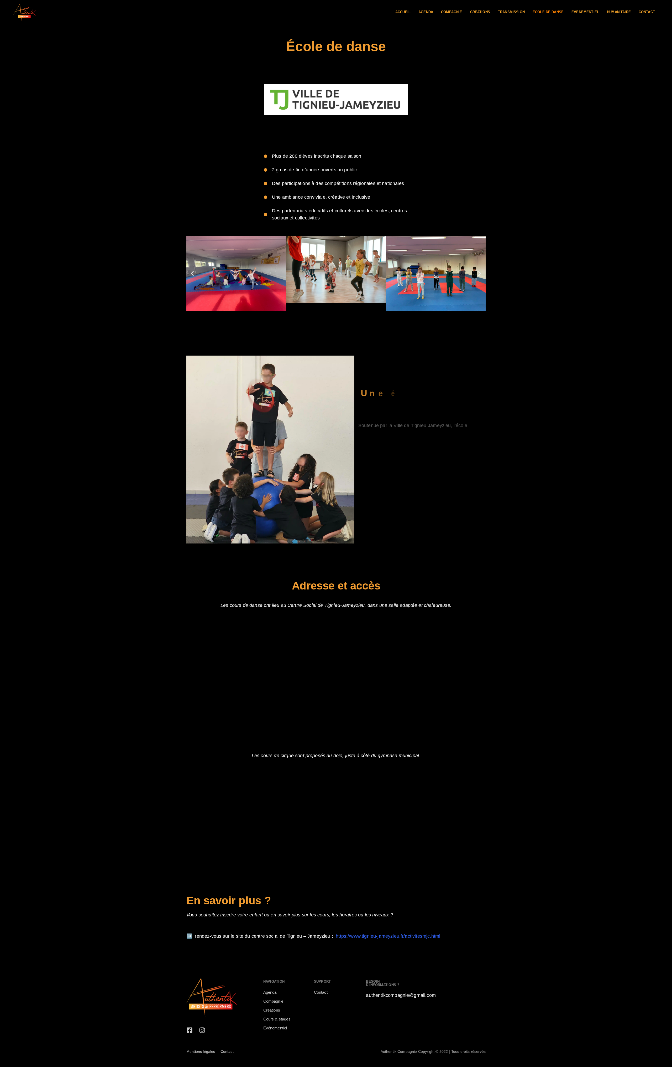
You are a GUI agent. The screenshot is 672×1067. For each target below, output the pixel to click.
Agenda (425, 12)
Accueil (403, 12)
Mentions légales (200, 1051)
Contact (647, 12)
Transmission (511, 12)
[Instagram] (202, 1030)
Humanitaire (619, 12)
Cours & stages (277, 1019)
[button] (192, 273)
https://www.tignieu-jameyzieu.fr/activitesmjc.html (388, 936)
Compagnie (451, 12)
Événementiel (585, 12)
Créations (480, 12)
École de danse (548, 12)
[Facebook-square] (189, 1030)
